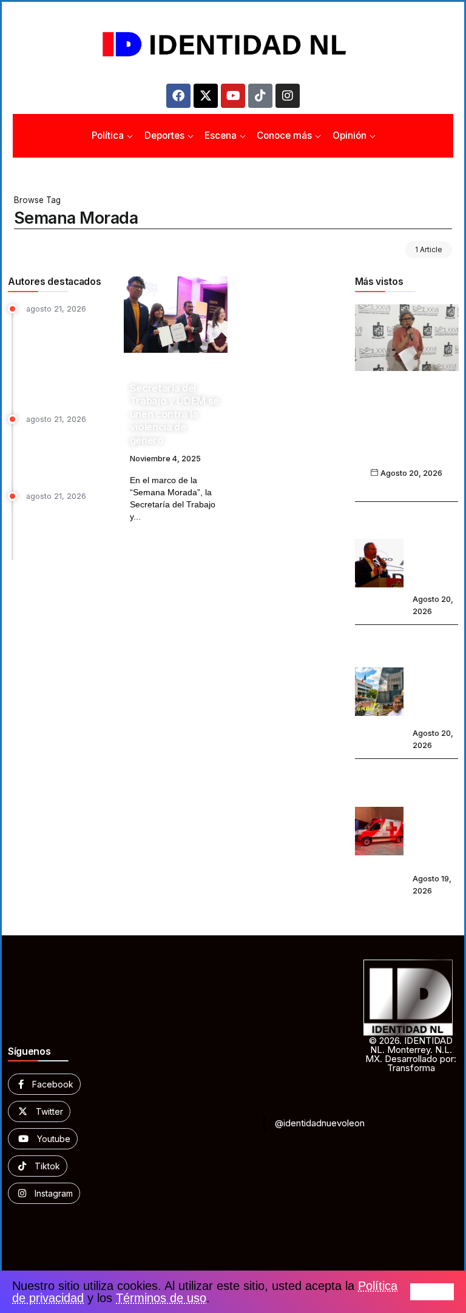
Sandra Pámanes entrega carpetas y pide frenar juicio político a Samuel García (406, 430)
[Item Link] (176, 314)
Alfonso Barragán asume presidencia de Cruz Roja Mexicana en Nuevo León (435, 817)
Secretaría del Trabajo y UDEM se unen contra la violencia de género (174, 414)
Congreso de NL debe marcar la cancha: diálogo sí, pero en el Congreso (434, 676)
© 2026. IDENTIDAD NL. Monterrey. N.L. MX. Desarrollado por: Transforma (410, 1054)
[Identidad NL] (233, 44)
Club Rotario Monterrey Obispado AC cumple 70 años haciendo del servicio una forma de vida (65, 357)
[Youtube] (233, 96)
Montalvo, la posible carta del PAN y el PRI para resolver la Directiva (68, 529)
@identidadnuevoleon (320, 1123)
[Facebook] (178, 96)
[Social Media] (44, 1084)
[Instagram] (287, 96)
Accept (432, 1292)
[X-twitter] (206, 96)
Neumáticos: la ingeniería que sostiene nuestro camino (61, 452)
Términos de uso (161, 1298)
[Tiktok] (260, 96)
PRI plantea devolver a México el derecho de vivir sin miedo (435, 548)
